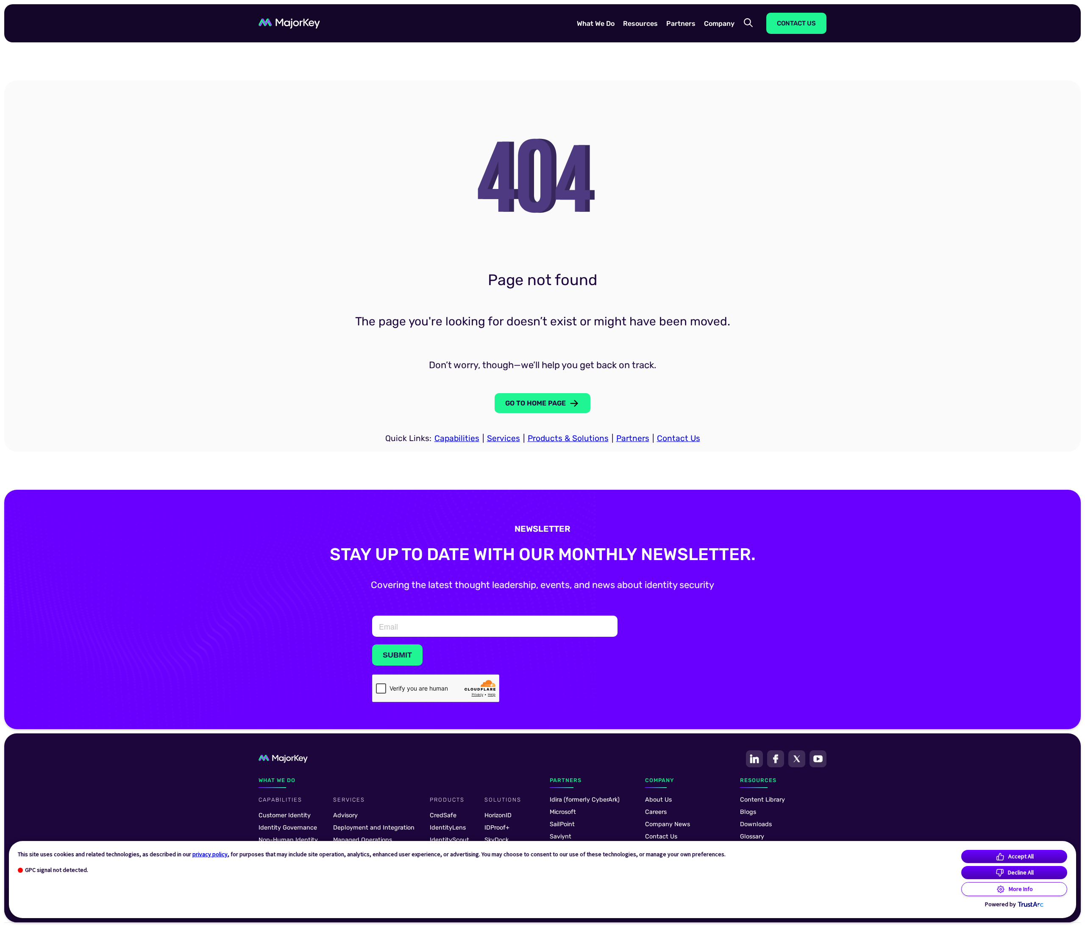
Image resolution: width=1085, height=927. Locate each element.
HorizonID (498, 815)
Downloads (756, 824)
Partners (632, 438)
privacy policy (210, 854)
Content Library (762, 799)
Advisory (345, 815)
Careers (656, 812)
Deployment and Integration (374, 827)
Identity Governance (288, 827)
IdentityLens (448, 827)
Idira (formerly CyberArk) (585, 799)
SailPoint (562, 824)
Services (503, 438)
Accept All (1021, 856)
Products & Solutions (568, 438)
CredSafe (443, 815)
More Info (1021, 889)
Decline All (1021, 872)
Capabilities (456, 438)
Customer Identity (285, 815)
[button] (596, 23)
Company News (667, 824)
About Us (658, 799)
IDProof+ (496, 827)
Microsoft (563, 812)
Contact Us (678, 438)
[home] (289, 23)
